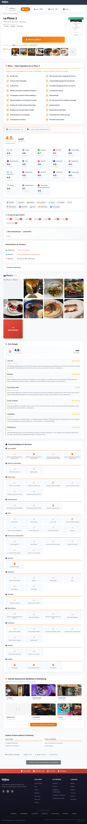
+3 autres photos (13, 329)
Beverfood (45, 813)
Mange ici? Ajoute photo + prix (15, 129)
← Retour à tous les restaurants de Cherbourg (43, 762)
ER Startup (65, 813)
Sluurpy (36, 802)
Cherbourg (9, 13)
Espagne (36, 793)
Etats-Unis (37, 799)
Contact (55, 786)
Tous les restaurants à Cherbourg (54, 743)
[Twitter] (12, 791)
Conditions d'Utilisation (59, 795)
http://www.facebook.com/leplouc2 (28, 254)
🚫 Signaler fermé (53, 754)
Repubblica (13, 813)
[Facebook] (3, 791)
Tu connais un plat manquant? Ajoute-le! (39, 129)
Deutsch (73, 796)
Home (4, 13)
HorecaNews (34, 813)
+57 (72, 51)
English (73, 786)
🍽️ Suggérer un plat (27, 754)
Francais (73, 793)
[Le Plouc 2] (7, 52)
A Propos (55, 783)
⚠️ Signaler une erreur (40, 754)
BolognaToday (55, 813)
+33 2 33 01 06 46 (23, 250)
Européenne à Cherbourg (12, 745)
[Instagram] (8, 791)
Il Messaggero (24, 813)
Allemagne (37, 796)
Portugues (73, 799)
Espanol (73, 789)
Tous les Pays (38, 783)
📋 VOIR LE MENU (33, 40)
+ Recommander (33, 45)
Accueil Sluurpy (49, 745)
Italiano (73, 783)
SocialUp (74, 813)
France (36, 789)
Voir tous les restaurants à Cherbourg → (43, 724)
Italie (35, 786)
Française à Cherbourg (11, 743)
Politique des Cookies (58, 798)
